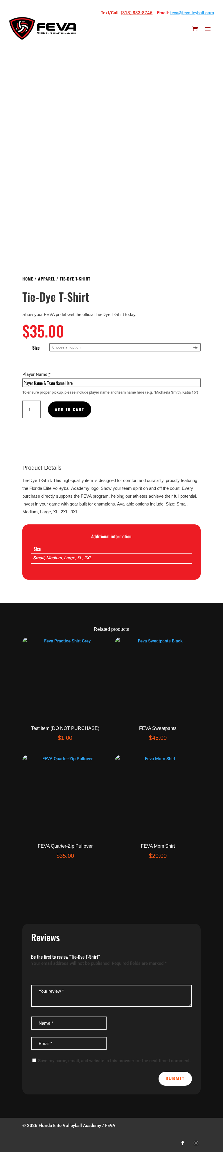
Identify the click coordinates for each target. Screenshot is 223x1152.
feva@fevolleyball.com (192, 12)
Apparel (46, 279)
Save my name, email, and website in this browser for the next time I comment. (114, 1060)
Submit (175, 1078)
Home (27, 279)
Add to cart (69, 409)
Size (36, 347)
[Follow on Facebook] (182, 1143)
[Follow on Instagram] (196, 1143)
